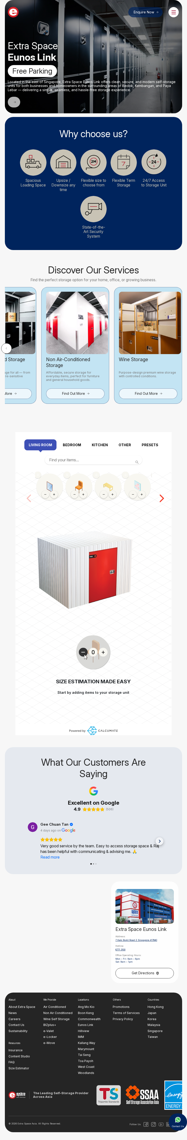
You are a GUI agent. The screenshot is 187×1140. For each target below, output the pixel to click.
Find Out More (73, 394)
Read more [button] (50, 857)
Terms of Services (126, 1013)
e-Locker (50, 1037)
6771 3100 (120, 949)
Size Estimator (19, 1068)
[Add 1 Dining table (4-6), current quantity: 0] (112, 494)
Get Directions (143, 973)
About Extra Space (22, 1007)
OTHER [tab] (125, 445)
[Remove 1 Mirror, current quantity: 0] (45, 494)
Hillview (83, 1031)
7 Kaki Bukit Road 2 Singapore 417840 (136, 940)
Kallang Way (86, 1043)
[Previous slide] (29, 498)
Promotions (121, 1007)
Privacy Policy (123, 1019)
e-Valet (48, 1031)
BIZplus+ (49, 1025)
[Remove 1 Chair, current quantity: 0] (74, 494)
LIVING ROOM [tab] (40, 445)
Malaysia (154, 1025)
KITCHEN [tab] (100, 445)
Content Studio (19, 1056)
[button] (6, 348)
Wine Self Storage (56, 1019)
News (13, 1013)
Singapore (155, 1031)
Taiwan (153, 1037)
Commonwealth (89, 1019)
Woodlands (86, 1073)
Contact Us (16, 1025)
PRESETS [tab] (150, 445)
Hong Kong (156, 1007)
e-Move (49, 1043)
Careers (14, 1019)
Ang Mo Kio (86, 1007)
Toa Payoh (85, 1061)
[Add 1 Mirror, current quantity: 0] (54, 494)
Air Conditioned (54, 1007)
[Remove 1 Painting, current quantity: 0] (133, 494)
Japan (152, 1013)
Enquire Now (144, 12)
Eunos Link (85, 1025)
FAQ (12, 1062)
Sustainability (18, 1031)
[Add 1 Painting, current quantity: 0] (142, 494)
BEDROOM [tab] (72, 445)
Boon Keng (86, 1013)
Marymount (86, 1049)
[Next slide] (162, 498)
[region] (93, 498)
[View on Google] (32, 827)
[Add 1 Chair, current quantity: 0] (83, 494)
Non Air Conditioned (58, 1013)
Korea (152, 1019)
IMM (81, 1037)
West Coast (86, 1067)
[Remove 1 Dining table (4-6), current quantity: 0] (104, 494)
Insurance (16, 1050)
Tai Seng (84, 1055)
